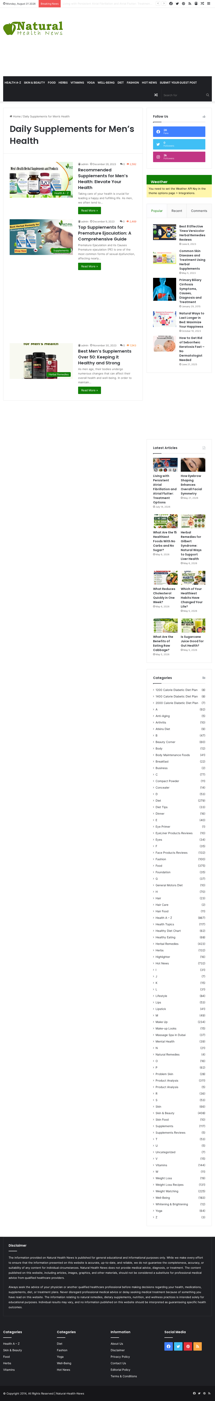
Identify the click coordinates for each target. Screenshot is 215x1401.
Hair (158, 898)
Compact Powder (167, 781)
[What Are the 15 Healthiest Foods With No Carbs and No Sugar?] (165, 521)
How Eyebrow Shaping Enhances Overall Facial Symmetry (100, 3)
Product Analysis (167, 1080)
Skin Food (162, 1119)
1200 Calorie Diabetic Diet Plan (177, 690)
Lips (158, 1002)
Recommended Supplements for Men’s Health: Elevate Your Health (103, 178)
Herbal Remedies (167, 943)
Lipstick (161, 1009)
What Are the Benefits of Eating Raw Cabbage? (163, 643)
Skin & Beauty (34, 82)
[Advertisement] (145, 41)
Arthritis (161, 722)
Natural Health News (60, 1257)
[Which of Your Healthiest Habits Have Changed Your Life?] (193, 578)
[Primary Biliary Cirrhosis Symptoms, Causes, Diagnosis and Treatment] (164, 289)
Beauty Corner (165, 742)
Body (159, 748)
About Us (117, 1343)
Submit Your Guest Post (178, 82)
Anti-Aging (163, 716)
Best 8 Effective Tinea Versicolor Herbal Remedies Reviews (192, 233)
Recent (177, 211)
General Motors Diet (169, 885)
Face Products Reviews (171, 852)
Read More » (89, 210)
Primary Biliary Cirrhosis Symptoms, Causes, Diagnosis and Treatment (190, 291)
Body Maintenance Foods (173, 755)
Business (162, 768)
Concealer (162, 787)
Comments (199, 211)
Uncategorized (165, 1152)
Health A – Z (164, 917)
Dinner (160, 813)
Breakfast (162, 761)
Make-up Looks (166, 1028)
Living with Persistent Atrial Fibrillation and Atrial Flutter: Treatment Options (165, 489)
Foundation (163, 872)
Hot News (149, 82)
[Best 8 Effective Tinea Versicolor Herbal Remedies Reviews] (164, 232)
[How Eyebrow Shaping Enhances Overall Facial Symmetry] (193, 465)
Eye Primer (163, 826)
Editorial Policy (120, 1369)
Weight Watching (167, 1191)
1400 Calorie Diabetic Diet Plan (177, 696)
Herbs (63, 82)
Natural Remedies (168, 1054)
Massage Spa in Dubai (171, 1035)
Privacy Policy (120, 1356)
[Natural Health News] (33, 25)
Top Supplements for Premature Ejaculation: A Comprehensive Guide (104, 233)
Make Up (162, 1022)
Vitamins (77, 82)
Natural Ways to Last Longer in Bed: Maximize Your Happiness (191, 320)
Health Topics (165, 924)
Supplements (164, 1126)
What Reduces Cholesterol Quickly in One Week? (164, 595)
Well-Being (106, 82)
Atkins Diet (163, 729)
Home (16, 116)
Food (52, 82)
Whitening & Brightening (172, 1204)
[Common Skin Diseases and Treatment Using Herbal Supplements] (164, 257)
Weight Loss (164, 1178)
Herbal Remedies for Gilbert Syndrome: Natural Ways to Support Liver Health (191, 545)
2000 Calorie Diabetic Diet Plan (177, 703)
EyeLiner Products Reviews (174, 833)
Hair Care (162, 904)
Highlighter (163, 957)
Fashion (133, 82)
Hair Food (162, 911)
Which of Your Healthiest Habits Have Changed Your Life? (192, 598)
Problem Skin (164, 1074)
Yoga (91, 82)
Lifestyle (161, 996)
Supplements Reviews (170, 1132)
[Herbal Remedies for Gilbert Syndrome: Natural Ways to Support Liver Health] (193, 521)
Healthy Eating (165, 937)
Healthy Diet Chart (168, 930)
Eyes (159, 839)
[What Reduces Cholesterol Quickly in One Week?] (165, 578)
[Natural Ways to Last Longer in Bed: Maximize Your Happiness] (164, 319)
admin (84, 164)
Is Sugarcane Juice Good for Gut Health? (192, 641)
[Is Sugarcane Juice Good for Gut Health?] (193, 625)
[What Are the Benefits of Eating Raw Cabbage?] (165, 625)
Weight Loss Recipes (170, 1184)
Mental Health (165, 1041)
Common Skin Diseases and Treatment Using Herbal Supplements (192, 260)
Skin (158, 1106)
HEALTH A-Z (13, 82)
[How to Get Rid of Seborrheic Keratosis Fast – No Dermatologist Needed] (164, 344)
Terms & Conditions (124, 1376)
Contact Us (118, 1363)
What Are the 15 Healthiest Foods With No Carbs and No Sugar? (165, 541)
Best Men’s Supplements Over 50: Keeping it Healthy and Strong (104, 357)
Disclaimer (118, 1350)
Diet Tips (162, 807)
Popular (157, 211)
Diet (121, 82)
